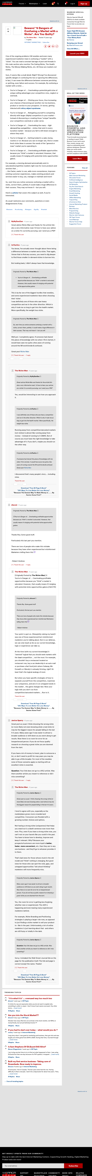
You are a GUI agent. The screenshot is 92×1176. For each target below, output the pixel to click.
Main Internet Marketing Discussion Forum (77, 176)
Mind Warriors (74, 208)
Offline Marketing (75, 197)
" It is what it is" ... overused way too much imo (30, 998)
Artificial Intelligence (76, 180)
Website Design (74, 213)
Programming (73, 211)
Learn (45, 3)
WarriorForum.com (76, 45)
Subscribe (46, 42)
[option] (77, 129)
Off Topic (25, 1001)
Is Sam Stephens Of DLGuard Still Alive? (27, 1046)
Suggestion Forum (75, 224)
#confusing (19, 209)
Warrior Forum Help (75, 222)
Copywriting (73, 200)
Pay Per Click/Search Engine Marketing (76, 187)
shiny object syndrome (30, 108)
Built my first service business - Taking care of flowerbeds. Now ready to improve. (29, 1062)
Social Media (73, 195)
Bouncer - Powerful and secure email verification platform (76, 130)
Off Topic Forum (74, 217)
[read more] (18, 1008)
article (15, 193)
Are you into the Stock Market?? (23, 1015)
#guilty (36, 209)
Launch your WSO (77, 53)
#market (44, 209)
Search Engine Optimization (78, 182)
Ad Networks (73, 184)
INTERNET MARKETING (32, 42)
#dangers (28, 209)
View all (85, 168)
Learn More (77, 158)
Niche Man (24, 351)
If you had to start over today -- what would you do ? (33, 1029)
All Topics (72, 173)
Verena (71, 40)
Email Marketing (74, 191)
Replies (11, 1011)
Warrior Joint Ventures (76, 215)
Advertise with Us (54, 21)
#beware (9, 209)
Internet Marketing (28, 1032)
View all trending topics (13, 1081)
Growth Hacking (74, 193)
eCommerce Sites (75, 202)
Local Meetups (74, 219)
